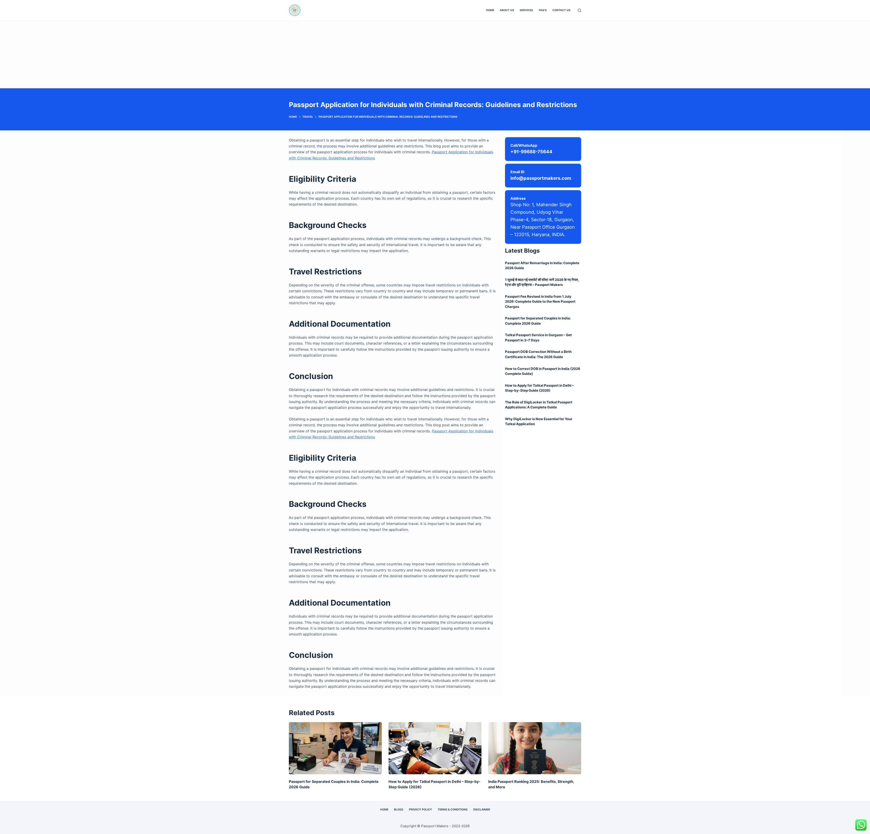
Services (526, 10)
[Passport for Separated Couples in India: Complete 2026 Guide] (335, 748)
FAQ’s (543, 10)
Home (490, 10)
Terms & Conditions (453, 809)
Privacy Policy (420, 809)
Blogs (398, 809)
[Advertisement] (435, 54)
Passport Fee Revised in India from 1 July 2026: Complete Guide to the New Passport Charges (540, 301)
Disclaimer (481, 809)
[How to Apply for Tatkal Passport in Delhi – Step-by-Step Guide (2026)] (435, 748)
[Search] (579, 10)
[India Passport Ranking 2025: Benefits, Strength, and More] (534, 748)
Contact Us (561, 10)
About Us (507, 10)
